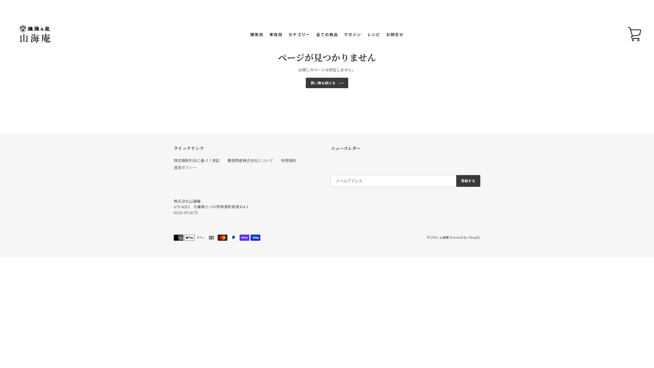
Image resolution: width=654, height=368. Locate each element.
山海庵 (444, 237)
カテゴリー (299, 34)
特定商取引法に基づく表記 (197, 160)
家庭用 (276, 34)
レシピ (373, 34)
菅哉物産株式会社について (250, 160)
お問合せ (395, 34)
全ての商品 (327, 34)
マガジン (352, 34)
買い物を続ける (323, 83)
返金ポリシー (185, 167)
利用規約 (288, 160)
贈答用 (256, 34)
